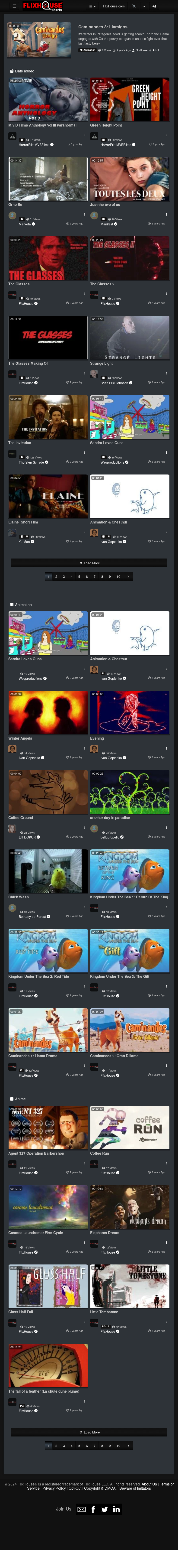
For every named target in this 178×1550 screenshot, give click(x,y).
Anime (20, 1099)
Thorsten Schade (31, 462)
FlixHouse (141, 50)
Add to (156, 50)
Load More (91, 563)
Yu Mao (24, 541)
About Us (149, 1484)
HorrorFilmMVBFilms (34, 144)
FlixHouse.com (114, 6)
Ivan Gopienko (111, 541)
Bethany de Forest (32, 916)
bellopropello (110, 837)
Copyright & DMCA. (100, 1488)
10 (118, 576)
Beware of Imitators (135, 1488)
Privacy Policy (54, 1488)
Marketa (25, 224)
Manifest (107, 224)
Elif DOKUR (27, 837)
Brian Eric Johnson (114, 382)
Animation (89, 50)
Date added (24, 71)
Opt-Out (75, 1488)
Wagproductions (112, 462)
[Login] (154, 6)
